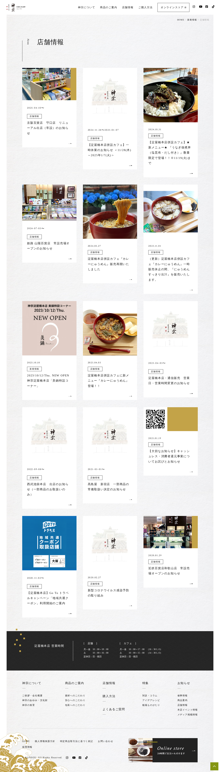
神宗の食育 (28, 705)
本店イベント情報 (187, 710)
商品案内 (182, 700)
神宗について (86, 7)
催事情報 (182, 695)
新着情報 (192, 20)
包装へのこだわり (75, 705)
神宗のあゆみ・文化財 (35, 700)
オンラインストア (173, 7)
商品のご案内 (108, 7)
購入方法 (109, 696)
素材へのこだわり (75, 695)
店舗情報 (128, 7)
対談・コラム (150, 695)
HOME (180, 20)
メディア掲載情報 (187, 714)
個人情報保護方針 (45, 741)
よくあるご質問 (114, 709)
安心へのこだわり (75, 700)
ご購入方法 (145, 7)
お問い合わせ (105, 741)
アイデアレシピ (151, 700)
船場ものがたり (151, 705)
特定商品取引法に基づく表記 (76, 741)
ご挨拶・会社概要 (32, 695)
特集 (145, 683)
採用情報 (27, 747)
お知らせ (183, 683)
